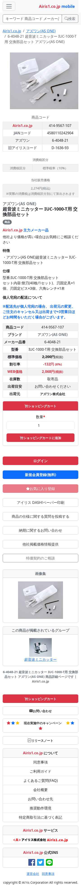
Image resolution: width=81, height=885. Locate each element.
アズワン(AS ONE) (41, 30)
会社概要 (40, 789)
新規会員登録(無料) (40, 474)
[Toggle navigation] (9, 6)
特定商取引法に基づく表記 (40, 817)
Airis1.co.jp (12, 30)
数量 (40, 416)
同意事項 (40, 762)
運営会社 (33, 874)
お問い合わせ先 (40, 798)
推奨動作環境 (40, 808)
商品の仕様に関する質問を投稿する (40, 516)
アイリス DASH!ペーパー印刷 (40, 502)
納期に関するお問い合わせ (40, 530)
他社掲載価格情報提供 (40, 544)
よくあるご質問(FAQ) (40, 780)
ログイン (40, 460)
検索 (71, 18)
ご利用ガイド (40, 771)
